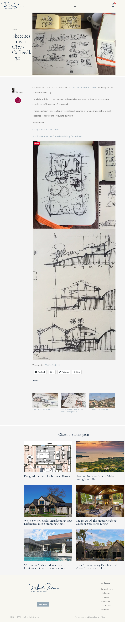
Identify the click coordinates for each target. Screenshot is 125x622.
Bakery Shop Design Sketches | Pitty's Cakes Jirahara (73, 410)
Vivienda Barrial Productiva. (85, 87)
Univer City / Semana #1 (98, 409)
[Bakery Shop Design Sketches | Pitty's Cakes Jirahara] (73, 400)
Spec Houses (106, 605)
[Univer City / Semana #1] (102, 400)
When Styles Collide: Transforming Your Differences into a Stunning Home (48, 522)
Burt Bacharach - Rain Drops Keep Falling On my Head (57, 136)
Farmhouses (105, 597)
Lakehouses (105, 593)
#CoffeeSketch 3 (52, 365)
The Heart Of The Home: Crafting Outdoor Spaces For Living (96, 522)
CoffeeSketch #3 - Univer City (44, 409)
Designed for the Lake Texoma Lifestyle (47, 476)
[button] (75, 6)
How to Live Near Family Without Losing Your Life (96, 477)
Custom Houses (107, 589)
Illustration (105, 609)
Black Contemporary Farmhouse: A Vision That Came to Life (96, 566)
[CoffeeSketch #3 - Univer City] (45, 400)
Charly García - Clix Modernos (45, 129)
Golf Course (105, 601)
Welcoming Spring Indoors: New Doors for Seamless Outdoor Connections (47, 566)
